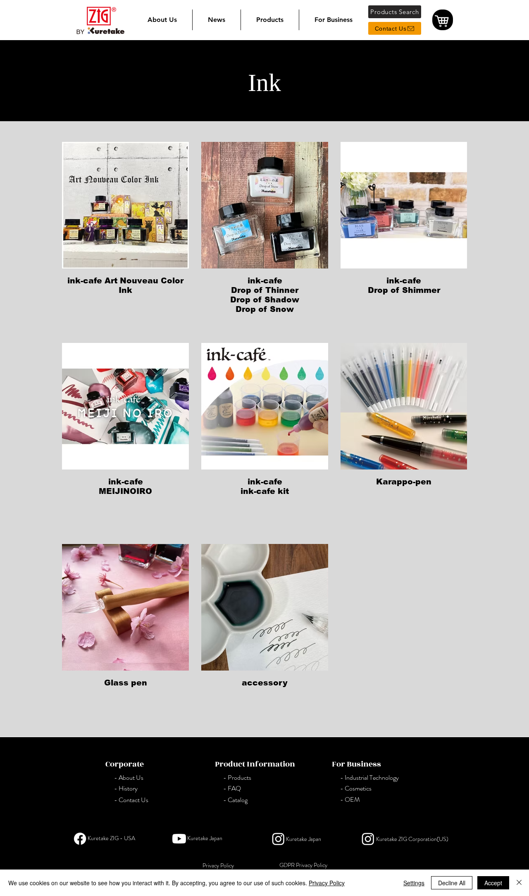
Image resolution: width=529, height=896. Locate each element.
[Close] (519, 882)
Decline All (451, 883)
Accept (493, 883)
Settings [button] (413, 883)
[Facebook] (80, 839)
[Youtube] (179, 839)
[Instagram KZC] (368, 839)
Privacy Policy (327, 883)
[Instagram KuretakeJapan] (278, 839)
